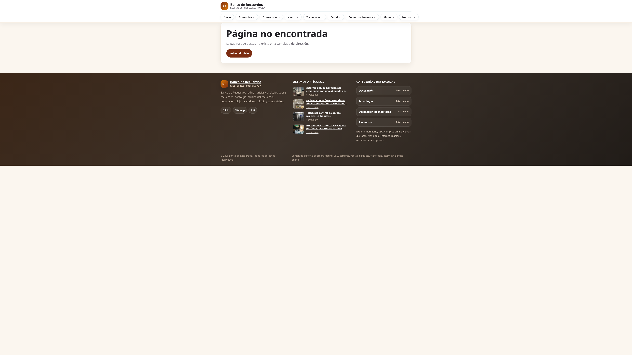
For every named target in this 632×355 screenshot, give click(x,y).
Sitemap (240, 110)
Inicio (227, 17)
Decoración (270, 17)
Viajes (291, 17)
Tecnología (313, 17)
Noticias (407, 17)
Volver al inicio (239, 53)
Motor (387, 17)
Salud (334, 17)
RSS (253, 110)
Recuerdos (245, 17)
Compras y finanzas (361, 17)
